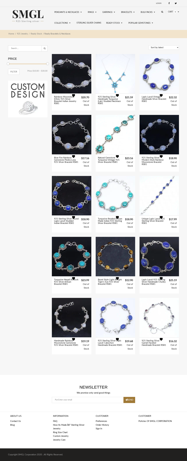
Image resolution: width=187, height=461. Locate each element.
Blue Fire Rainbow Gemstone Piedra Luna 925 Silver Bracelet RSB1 (66, 160)
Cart (170, 12)
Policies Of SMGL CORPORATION (155, 421)
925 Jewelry (22, 34)
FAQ (55, 421)
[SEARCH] (44, 48)
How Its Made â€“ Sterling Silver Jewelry (68, 427)
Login (158, 3)
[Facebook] (169, 3)
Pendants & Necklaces (66, 12)
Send (130, 400)
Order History (102, 425)
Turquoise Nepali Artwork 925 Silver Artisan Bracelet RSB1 (66, 282)
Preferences (101, 421)
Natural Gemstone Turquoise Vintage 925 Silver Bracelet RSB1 (109, 160)
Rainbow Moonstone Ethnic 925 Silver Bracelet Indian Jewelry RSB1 (65, 100)
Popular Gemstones (139, 23)
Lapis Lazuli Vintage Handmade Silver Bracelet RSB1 (154, 99)
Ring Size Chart (60, 432)
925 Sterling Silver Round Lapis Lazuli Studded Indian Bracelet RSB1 (66, 221)
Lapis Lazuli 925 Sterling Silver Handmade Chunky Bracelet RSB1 (154, 282)
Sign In (99, 429)
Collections (61, 23)
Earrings (107, 12)
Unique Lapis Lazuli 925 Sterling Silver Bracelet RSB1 (153, 221)
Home (11, 34)
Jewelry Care (59, 440)
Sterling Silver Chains (89, 23)
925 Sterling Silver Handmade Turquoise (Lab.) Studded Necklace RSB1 (109, 100)
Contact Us (15, 421)
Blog (12, 425)
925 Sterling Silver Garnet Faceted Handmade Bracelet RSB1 (154, 343)
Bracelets (126, 12)
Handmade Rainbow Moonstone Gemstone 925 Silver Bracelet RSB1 (66, 343)
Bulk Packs (147, 12)
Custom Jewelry (61, 436)
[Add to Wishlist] (75, 97)
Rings (91, 12)
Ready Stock (113, 23)
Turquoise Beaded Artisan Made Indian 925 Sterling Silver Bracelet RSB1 (110, 221)
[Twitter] (175, 3)
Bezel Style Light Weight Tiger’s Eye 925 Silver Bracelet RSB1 (110, 282)
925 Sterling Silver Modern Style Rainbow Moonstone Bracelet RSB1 (153, 161)
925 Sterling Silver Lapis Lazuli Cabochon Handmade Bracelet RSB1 (110, 343)
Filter (13, 72)
